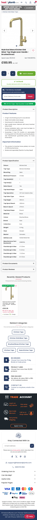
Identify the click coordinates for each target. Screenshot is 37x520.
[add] (12, 73)
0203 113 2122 (20, 467)
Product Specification (11, 161)
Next (33, 31)
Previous (4, 31)
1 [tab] (16, 45)
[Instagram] (25, 457)
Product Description (10, 109)
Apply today (18, 426)
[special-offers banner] (18, 8)
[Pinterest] (20, 457)
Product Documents (10, 263)
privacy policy (16, 450)
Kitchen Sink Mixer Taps (10, 12)
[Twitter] (16, 457)
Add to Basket (27, 74)
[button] (30, 2)
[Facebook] (12, 457)
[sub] (3, 73)
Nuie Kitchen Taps (26, 350)
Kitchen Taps (18, 332)
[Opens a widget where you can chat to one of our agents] (29, 516)
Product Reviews (9, 269)
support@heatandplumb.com (19, 463)
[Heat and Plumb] (10, 2)
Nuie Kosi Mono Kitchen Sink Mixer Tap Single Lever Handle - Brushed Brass (9, 303)
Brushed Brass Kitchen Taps (18, 344)
